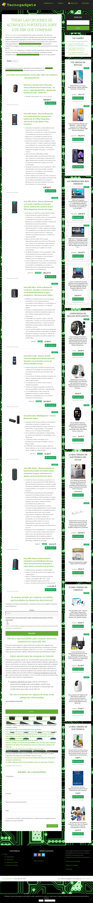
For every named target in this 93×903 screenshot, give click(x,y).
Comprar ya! (51, 103)
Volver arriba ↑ (86, 879)
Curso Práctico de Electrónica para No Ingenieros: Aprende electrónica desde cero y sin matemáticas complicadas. (78, 752)
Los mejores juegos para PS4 (78, 41)
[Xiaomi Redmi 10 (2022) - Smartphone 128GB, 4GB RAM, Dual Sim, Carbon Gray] (78, 77)
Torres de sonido (12, 865)
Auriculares (10, 857)
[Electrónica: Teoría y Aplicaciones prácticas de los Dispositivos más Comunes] (78, 778)
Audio (5, 854)
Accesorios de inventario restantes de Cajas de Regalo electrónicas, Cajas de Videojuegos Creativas (78, 825)
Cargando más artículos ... (14, 766)
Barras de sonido (12, 862)
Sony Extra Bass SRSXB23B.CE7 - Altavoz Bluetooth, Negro (40, 417)
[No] (91, 898)
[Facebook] (35, 854)
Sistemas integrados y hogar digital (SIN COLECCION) (78, 562)
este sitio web (12, 50)
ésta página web (40, 649)
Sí (7, 622)
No (8, 624)
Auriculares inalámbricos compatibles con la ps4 (76, 49)
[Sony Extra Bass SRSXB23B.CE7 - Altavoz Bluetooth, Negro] (14, 420)
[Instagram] (39, 854)
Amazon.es (79, 853)
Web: (7, 810)
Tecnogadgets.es (7, 879)
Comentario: (9, 776)
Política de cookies (72, 865)
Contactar (69, 869)
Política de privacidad (73, 861)
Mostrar (15, 61)
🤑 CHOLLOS (72, 3)
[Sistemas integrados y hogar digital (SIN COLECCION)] (78, 553)
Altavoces (9, 859)
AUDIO (60, 3)
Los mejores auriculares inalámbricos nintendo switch (78, 53)
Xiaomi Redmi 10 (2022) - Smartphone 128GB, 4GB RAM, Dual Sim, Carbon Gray (78, 87)
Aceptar (41, 900)
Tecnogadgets (12, 35)
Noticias (85, 3)
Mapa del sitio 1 (39, 861)
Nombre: (8, 793)
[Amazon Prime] (53, 99)
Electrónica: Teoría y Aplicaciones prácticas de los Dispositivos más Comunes (78, 788)
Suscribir (31, 633)
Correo (32, 610)
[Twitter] (43, 854)
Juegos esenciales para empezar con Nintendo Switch (78, 44)
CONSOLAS (48, 3)
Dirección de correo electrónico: (16, 802)
